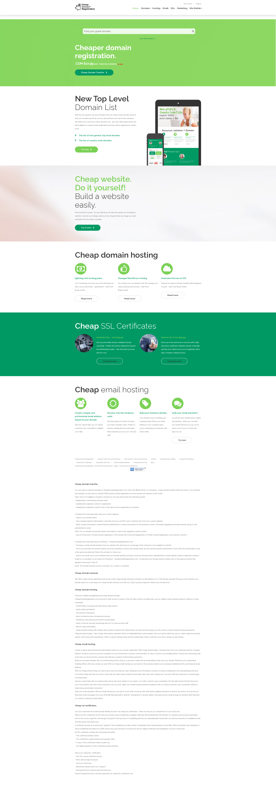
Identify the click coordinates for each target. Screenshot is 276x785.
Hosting (156, 8)
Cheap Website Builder (122, 462)
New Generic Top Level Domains (135, 459)
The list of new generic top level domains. (99, 135)
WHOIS (153, 459)
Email (165, 8)
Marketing (182, 8)
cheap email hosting (89, 671)
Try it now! (86, 227)
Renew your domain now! (160, 582)
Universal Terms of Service (128, 466)
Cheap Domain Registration (84, 459)
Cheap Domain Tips (140, 462)
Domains (145, 8)
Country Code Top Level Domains (109, 459)
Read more (86, 298)
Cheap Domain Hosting (167, 459)
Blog (152, 462)
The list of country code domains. (95, 140)
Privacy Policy (107, 466)
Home (135, 8)
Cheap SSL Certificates (84, 462)
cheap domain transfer (93, 545)
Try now (85, 149)
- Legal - (116, 466)
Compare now (110, 361)
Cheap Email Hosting (186, 459)
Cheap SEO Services (103, 462)
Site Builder (195, 8)
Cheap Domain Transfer (93, 72)
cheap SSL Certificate (121, 774)
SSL (173, 8)
